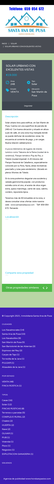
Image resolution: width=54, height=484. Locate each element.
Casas (5, 400)
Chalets (5, 421)
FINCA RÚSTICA (10, 385)
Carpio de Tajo (9, 354)
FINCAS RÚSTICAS (11, 408)
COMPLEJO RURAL (12, 417)
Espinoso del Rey (10, 350)
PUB (4, 437)
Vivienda (6, 441)
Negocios (6, 450)
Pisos (4, 445)
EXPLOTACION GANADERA (16, 454)
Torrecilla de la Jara (11, 359)
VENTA (5, 381)
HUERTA (6, 425)
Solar (14, 44)
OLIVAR (6, 433)
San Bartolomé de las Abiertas (17, 346)
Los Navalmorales (11, 330)
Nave (4, 429)
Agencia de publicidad (14, 478)
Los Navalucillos (10, 338)
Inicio (4, 44)
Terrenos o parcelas (12, 412)
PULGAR (6, 363)
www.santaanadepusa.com (22, 205)
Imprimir (28, 106)
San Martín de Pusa (11, 342)
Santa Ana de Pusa (11, 334)
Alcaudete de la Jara (12, 367)
